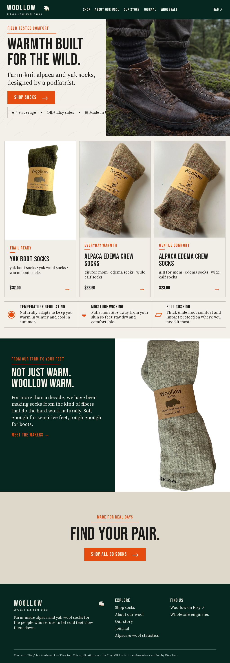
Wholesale (169, 10)
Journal (150, 10)
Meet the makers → (30, 435)
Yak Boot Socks (29, 259)
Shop (86, 10)
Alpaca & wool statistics (137, 635)
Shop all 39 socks (115, 554)
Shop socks (31, 97)
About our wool (129, 614)
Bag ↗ (218, 10)
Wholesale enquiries (189, 614)
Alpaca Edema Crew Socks (109, 260)
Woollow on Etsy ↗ (187, 607)
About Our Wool (107, 10)
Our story (124, 621)
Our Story (131, 10)
